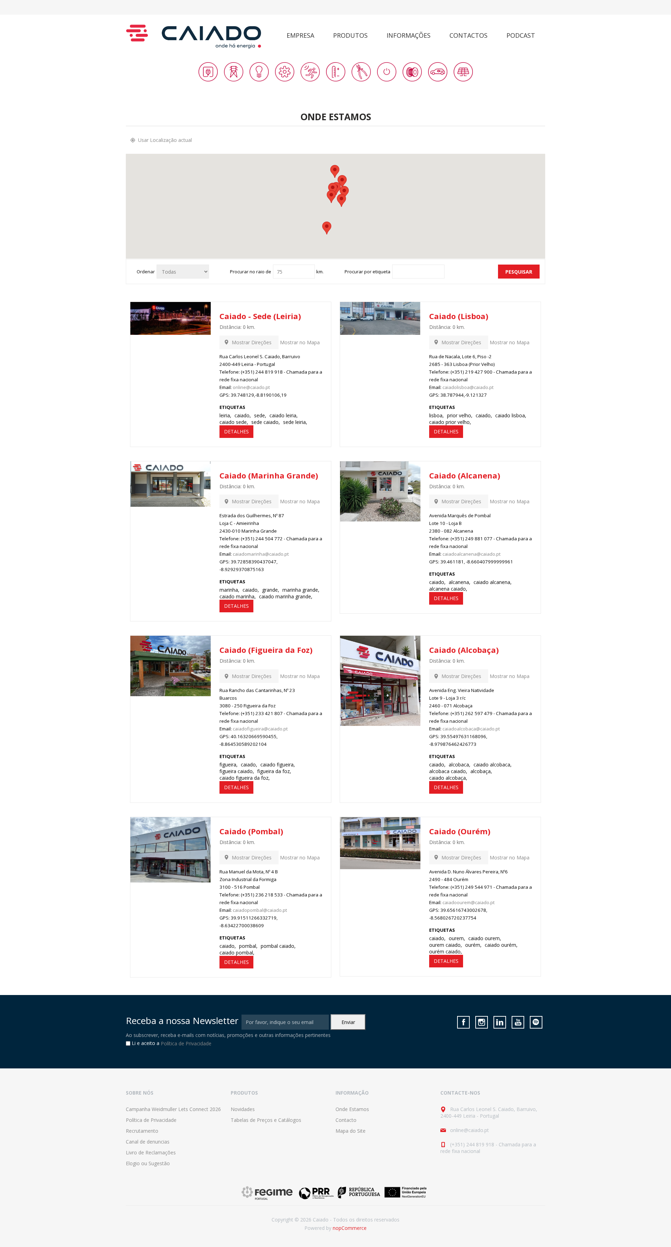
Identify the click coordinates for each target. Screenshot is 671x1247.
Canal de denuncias (147, 1141)
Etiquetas (232, 407)
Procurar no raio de (250, 271)
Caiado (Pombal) (251, 831)
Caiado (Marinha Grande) (268, 475)
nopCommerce (350, 1228)
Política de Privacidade (186, 1043)
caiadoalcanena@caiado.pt (471, 554)
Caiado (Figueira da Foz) (265, 649)
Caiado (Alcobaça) (464, 649)
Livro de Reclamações (151, 1152)
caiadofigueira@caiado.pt (260, 729)
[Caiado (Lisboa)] (380, 318)
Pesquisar (518, 271)
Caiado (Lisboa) (458, 316)
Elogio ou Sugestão (148, 1163)
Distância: (230, 327)
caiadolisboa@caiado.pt (467, 387)
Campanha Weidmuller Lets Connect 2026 (173, 1109)
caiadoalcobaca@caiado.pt (471, 729)
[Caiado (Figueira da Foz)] (170, 666)
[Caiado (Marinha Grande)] (170, 484)
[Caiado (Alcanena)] (380, 491)
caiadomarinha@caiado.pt (261, 554)
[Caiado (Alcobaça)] (380, 681)
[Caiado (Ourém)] (380, 843)
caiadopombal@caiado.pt (260, 910)
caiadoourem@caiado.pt (468, 902)
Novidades (243, 1109)
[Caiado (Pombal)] (170, 849)
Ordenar (146, 271)
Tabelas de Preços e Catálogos (266, 1120)
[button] (326, 228)
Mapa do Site (351, 1130)
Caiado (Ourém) (459, 831)
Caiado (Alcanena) (464, 475)
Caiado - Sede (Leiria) (260, 316)
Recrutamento (142, 1130)
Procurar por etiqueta (367, 271)
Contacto (346, 1120)
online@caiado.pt (251, 387)
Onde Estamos (352, 1109)
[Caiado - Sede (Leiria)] (170, 318)
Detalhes (236, 431)
